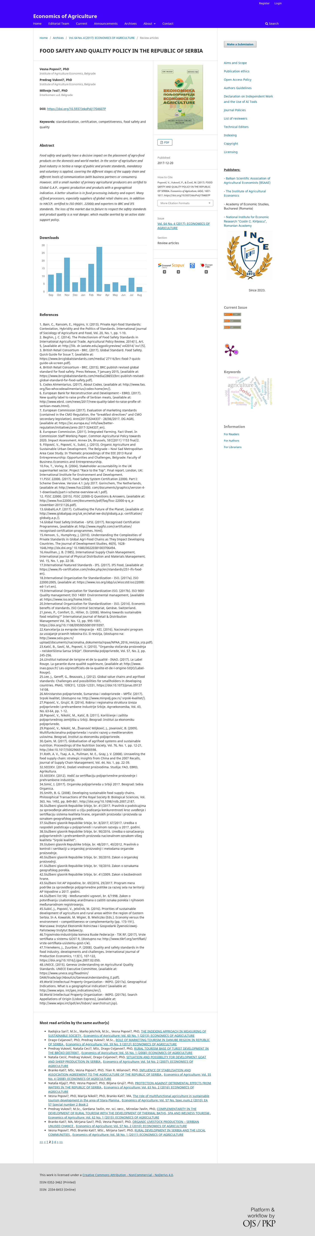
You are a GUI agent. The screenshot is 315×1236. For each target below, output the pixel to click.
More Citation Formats (174, 203)
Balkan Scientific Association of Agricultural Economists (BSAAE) (247, 180)
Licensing (231, 152)
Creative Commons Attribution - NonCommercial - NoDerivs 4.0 (127, 1175)
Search (273, 23)
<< (41, 1142)
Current (81, 23)
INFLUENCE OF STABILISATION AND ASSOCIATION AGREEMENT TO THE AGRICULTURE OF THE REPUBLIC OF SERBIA (119, 1072)
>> (61, 1142)
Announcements (106, 23)
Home (37, 23)
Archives (130, 23)
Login (278, 3)
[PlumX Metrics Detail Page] (230, 350)
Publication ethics (236, 71)
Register (264, 3)
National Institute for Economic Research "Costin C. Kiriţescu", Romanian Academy (246, 221)
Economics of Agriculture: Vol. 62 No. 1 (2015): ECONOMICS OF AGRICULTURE (103, 1117)
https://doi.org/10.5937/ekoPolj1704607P (76, 109)
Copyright (231, 143)
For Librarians (233, 447)
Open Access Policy (237, 80)
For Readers (231, 434)
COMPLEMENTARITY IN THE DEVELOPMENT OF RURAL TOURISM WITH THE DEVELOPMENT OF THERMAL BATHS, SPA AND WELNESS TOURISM (129, 1111)
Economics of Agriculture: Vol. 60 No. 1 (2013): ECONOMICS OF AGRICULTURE (139, 1036)
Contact (167, 23)
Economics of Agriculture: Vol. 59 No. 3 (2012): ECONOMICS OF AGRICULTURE (121, 1044)
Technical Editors (236, 127)
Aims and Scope (235, 63)
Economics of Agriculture (65, 16)
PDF (166, 142)
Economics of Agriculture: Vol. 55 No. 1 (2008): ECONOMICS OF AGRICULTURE (136, 1053)
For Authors (231, 440)
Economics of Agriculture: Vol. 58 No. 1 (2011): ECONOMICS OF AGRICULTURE (127, 1135)
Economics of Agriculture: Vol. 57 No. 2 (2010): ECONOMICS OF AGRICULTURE (131, 1126)
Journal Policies (235, 110)
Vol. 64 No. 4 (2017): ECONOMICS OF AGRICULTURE (102, 38)
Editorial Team (58, 23)
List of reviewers (235, 118)
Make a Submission (240, 44)
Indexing (230, 135)
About (148, 23)
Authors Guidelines (238, 88)
